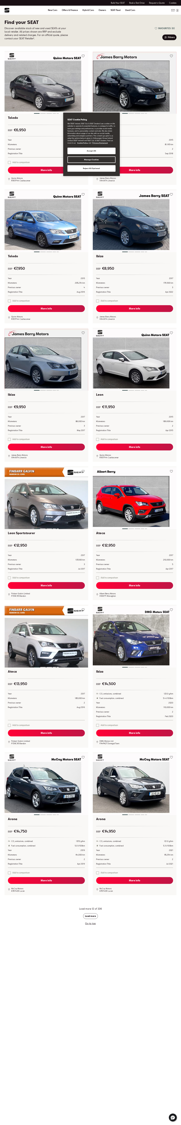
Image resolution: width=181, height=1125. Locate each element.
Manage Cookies (91, 160)
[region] (91, 144)
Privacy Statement (100, 143)
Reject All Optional (91, 168)
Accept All (91, 151)
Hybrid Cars (88, 10)
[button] (46, 83)
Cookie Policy (82, 143)
